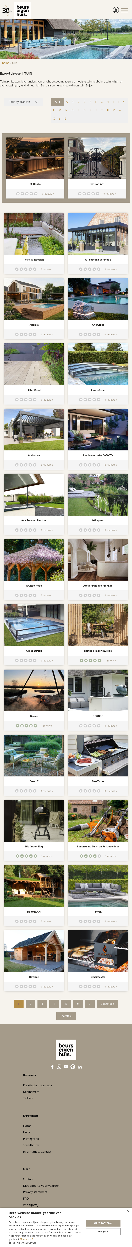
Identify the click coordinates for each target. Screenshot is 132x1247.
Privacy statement (35, 1192)
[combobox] (23, 102)
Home (5, 63)
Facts (26, 1132)
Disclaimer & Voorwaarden (41, 1186)
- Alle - (57, 102)
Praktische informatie (37, 1085)
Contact (28, 1179)
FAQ (26, 1198)
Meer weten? (26, 1239)
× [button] (128, 1211)
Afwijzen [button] (103, 1231)
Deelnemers (31, 1092)
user (116, 10)
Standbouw (31, 1145)
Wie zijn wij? (31, 1205)
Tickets (28, 1098)
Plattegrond (31, 1139)
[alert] (66, 1227)
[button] (45, 1242)
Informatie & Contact (37, 1152)
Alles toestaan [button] (103, 1223)
